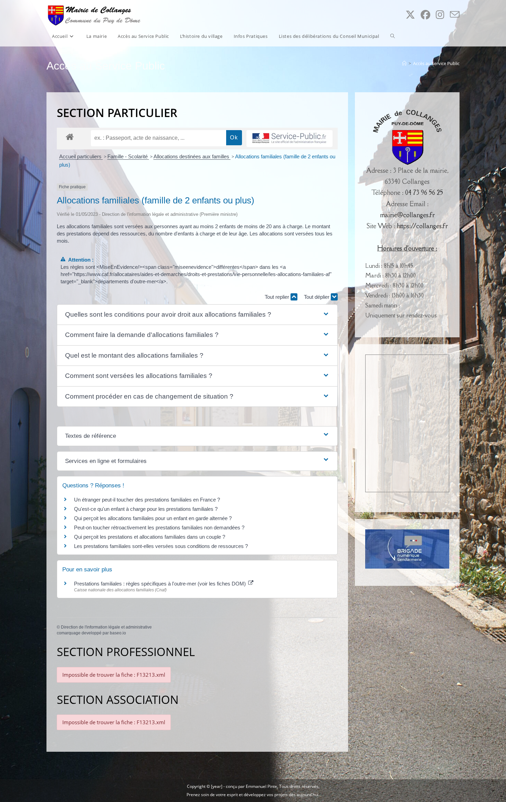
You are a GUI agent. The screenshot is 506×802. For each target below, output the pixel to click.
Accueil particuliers (81, 156)
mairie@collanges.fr (407, 215)
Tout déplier (317, 297)
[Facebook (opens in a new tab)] (425, 15)
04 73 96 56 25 (424, 192)
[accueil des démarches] (69, 136)
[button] (197, 315)
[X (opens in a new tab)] (410, 15)
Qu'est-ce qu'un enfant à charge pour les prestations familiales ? (146, 509)
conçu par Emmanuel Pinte (251, 786)
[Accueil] (404, 63)
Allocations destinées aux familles (192, 156)
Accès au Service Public (436, 63)
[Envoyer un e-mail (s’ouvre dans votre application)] (454, 15)
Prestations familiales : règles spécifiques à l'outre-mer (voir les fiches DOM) (160, 584)
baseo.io (118, 633)
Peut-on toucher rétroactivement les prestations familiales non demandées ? (159, 527)
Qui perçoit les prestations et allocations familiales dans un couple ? (149, 537)
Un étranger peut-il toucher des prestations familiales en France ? (147, 500)
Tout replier (278, 297)
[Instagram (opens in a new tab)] (440, 15)
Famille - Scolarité (128, 156)
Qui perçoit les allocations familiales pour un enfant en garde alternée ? (153, 518)
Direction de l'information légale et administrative (106, 627)
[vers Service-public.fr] (289, 138)
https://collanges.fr (422, 226)
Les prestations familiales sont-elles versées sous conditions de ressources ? (161, 546)
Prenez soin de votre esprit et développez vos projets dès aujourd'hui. (253, 795)
